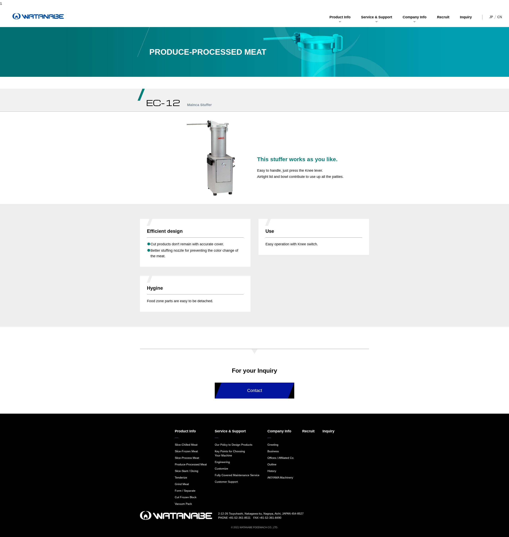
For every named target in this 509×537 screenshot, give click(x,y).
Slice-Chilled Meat (186, 444)
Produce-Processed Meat (191, 464)
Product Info (340, 17)
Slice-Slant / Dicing (186, 471)
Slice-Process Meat (187, 457)
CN (499, 17)
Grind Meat (182, 484)
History (271, 471)
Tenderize (181, 477)
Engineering (222, 462)
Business (273, 451)
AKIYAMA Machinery (280, 477)
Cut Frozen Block (185, 497)
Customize (221, 468)
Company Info (414, 17)
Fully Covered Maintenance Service (237, 475)
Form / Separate (185, 490)
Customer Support (226, 481)
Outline (271, 464)
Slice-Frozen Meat (186, 451)
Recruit (443, 17)
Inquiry (466, 17)
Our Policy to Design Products (233, 444)
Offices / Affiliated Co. (280, 457)
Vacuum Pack (183, 503)
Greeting (272, 444)
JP (491, 17)
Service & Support (376, 17)
